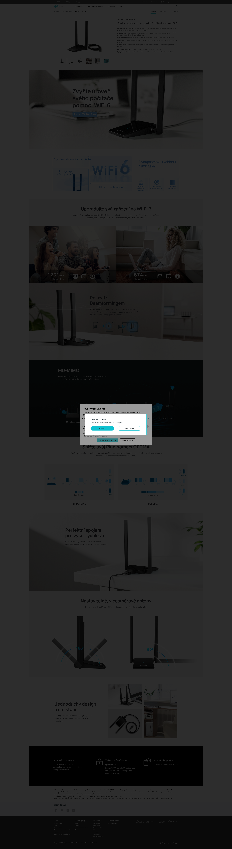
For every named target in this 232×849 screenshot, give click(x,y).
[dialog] (116, 424)
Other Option (129, 428)
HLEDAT (102, 428)
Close (143, 417)
